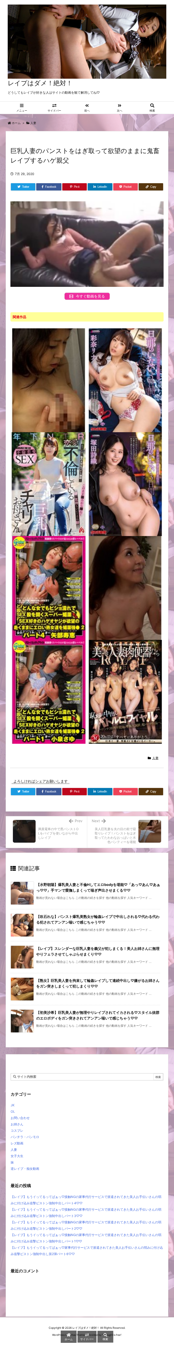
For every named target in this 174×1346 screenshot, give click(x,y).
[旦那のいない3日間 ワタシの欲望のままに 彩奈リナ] (125, 380)
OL (13, 1111)
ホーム (16, 123)
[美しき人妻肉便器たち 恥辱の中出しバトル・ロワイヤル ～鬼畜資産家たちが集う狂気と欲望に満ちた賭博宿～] (125, 691)
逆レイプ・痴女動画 (25, 1168)
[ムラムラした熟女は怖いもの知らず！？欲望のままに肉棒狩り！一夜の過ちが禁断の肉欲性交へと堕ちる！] (125, 587)
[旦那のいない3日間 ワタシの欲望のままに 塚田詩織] (125, 484)
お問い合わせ (20, 1118)
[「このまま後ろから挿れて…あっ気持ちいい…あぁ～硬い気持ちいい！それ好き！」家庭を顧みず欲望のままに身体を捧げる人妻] (49, 484)
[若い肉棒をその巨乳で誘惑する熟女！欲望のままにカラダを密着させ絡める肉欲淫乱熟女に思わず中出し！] (49, 380)
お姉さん (17, 1124)
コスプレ (17, 1130)
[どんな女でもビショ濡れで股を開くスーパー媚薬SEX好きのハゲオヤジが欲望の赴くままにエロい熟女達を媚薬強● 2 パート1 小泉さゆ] (49, 691)
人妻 (33, 123)
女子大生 (17, 1156)
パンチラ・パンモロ (25, 1137)
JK (12, 1105)
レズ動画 (17, 1143)
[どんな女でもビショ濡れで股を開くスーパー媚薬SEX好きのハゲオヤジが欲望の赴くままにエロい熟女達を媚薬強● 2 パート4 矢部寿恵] (49, 587)
